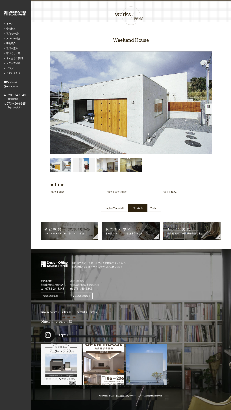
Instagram (12, 86)
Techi (153, 208)
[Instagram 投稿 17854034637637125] (146, 364)
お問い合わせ (13, 73)
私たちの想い (13, 33)
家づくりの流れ (14, 53)
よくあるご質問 (14, 58)
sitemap (66, 311)
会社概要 (11, 28)
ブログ (9, 68)
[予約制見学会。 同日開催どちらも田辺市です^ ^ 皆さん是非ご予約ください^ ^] (61, 364)
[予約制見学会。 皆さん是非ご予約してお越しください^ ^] (103, 364)
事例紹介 (11, 43)
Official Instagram (55, 321)
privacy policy (49, 311)
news (93, 311)
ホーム (9, 23)
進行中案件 (12, 48)
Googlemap (51, 295)
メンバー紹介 (13, 38)
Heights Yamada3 (114, 208)
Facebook (12, 82)
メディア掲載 (13, 63)
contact (81, 311)
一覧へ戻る (137, 208)
